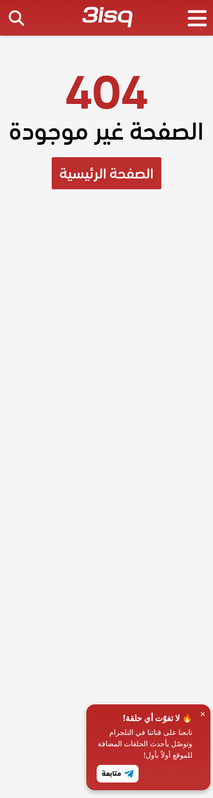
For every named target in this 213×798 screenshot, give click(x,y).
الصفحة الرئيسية (106, 173)
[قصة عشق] (107, 19)
